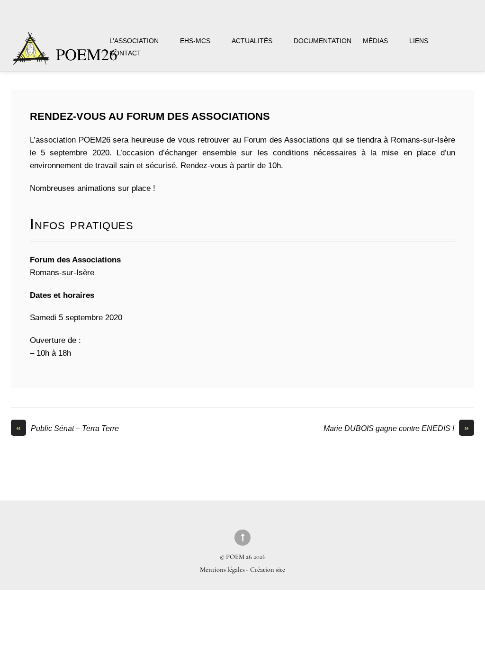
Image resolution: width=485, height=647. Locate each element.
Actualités (252, 41)
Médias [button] (375, 41)
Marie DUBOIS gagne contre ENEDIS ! (396, 427)
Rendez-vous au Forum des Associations (150, 116)
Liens (418, 41)
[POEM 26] (66, 53)
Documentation (322, 41)
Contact (125, 53)
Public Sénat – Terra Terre (67, 427)
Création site (267, 570)
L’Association (134, 41)
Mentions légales (223, 570)
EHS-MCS (195, 41)
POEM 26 (239, 557)
